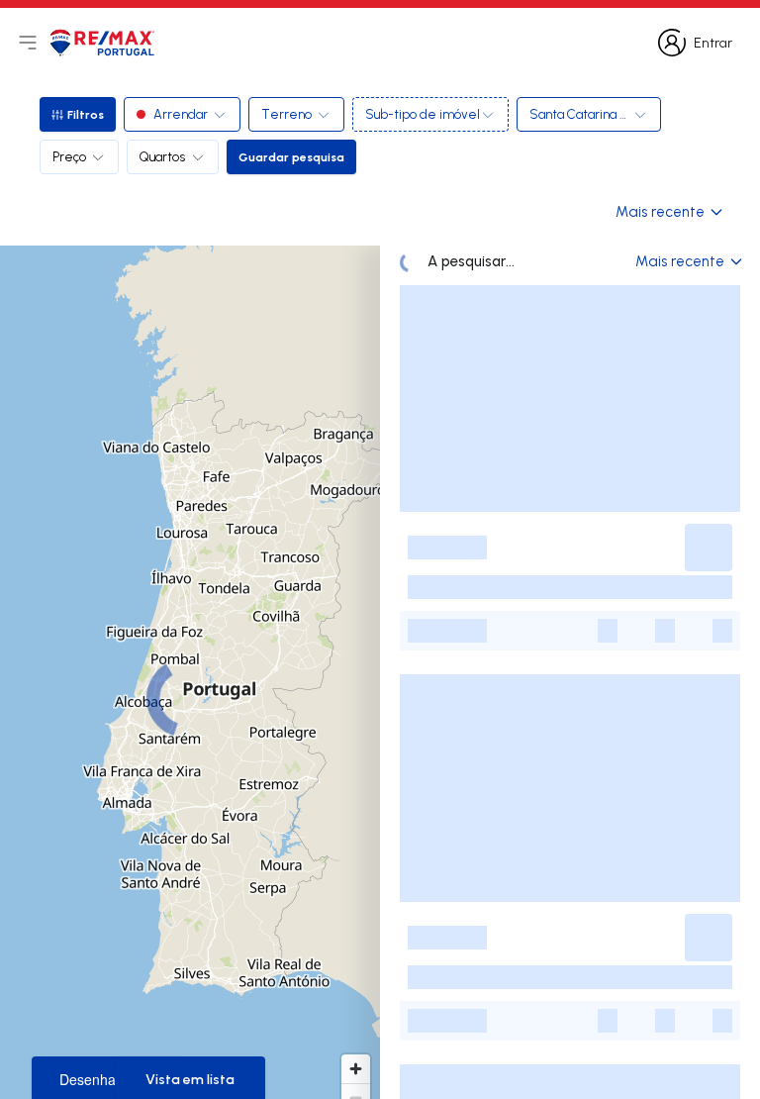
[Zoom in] (355, 1068)
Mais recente (660, 211)
